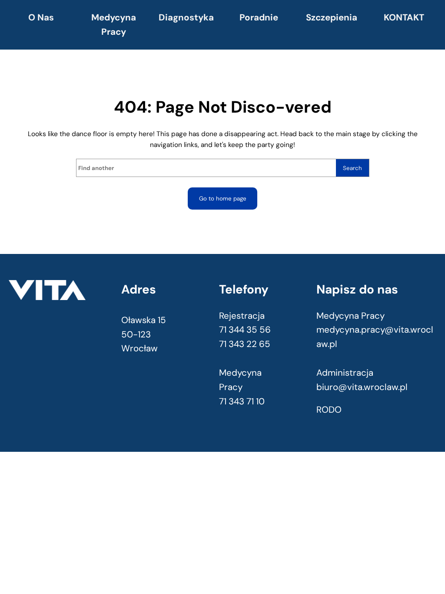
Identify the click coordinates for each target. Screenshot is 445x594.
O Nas (41, 17)
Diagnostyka (186, 17)
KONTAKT (404, 17)
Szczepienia (331, 17)
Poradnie (258, 17)
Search (352, 168)
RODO (329, 409)
